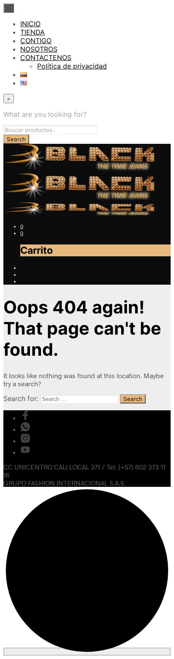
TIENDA (32, 32)
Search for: (20, 398)
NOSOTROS (38, 49)
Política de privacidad (72, 66)
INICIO (30, 23)
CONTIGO (36, 40)
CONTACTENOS (45, 57)
